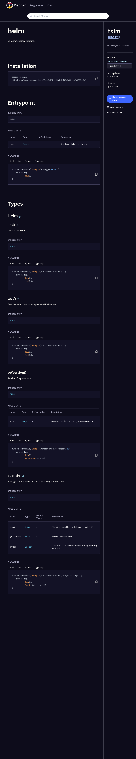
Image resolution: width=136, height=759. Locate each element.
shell (12, 161)
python (28, 161)
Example (14, 155)
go (19, 161)
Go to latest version (117, 61)
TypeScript (39, 161)
